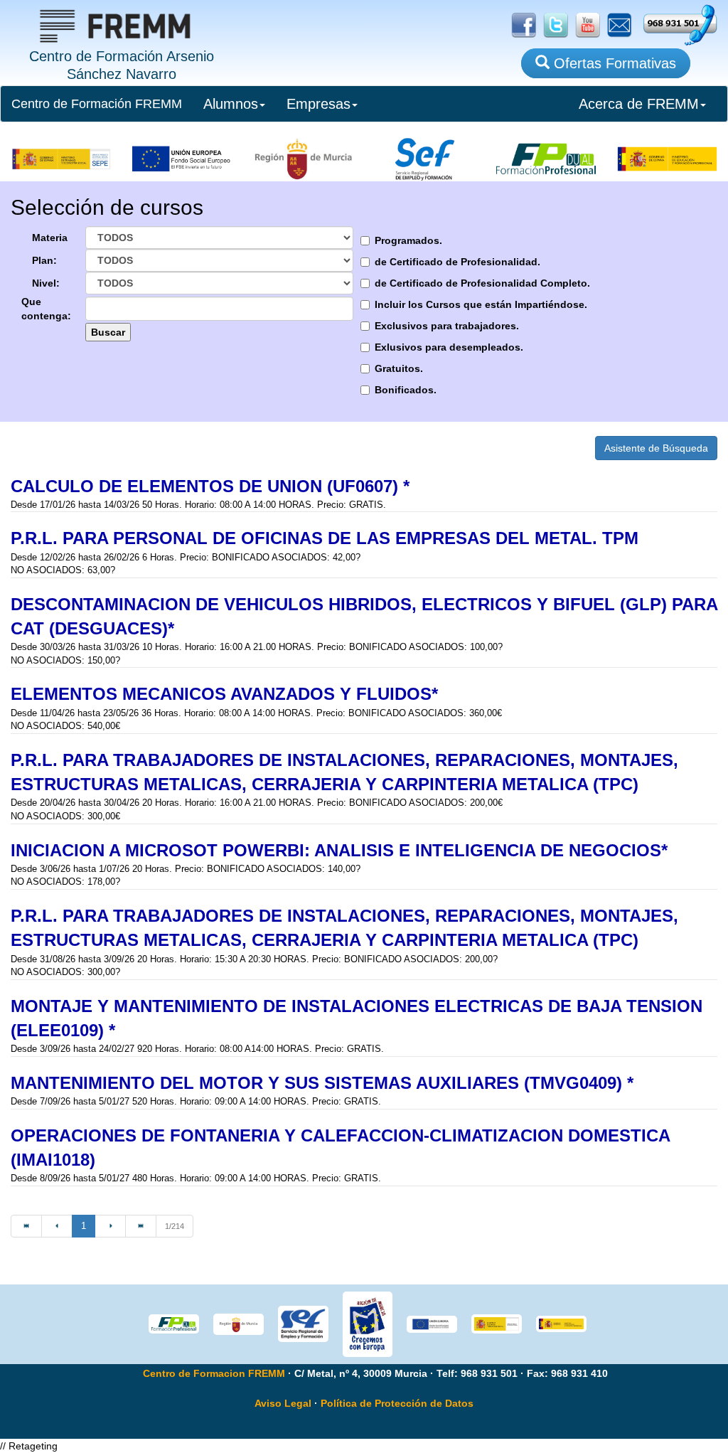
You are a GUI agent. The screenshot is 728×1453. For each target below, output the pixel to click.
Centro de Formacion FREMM (214, 1373)
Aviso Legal (283, 1403)
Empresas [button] (318, 104)
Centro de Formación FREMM (96, 104)
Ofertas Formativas (613, 63)
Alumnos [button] (230, 104)
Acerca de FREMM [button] (639, 104)
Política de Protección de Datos (397, 1403)
